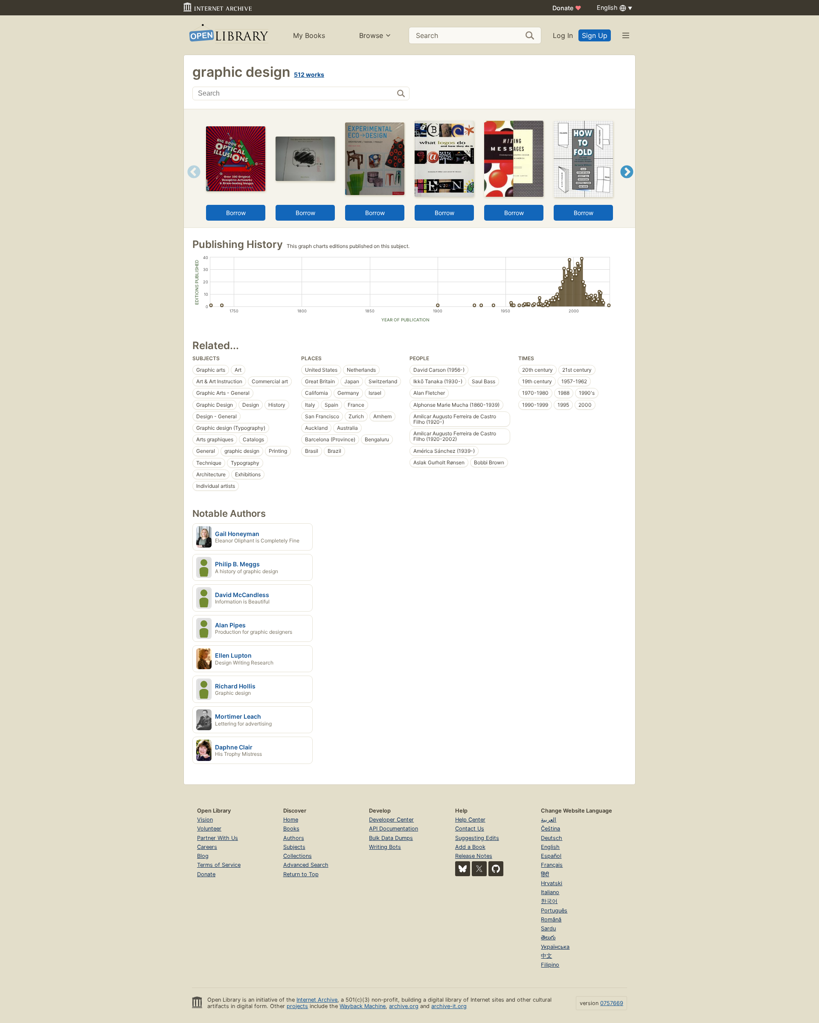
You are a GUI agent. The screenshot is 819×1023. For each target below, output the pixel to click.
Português (554, 910)
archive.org (403, 1006)
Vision (205, 819)
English (550, 847)
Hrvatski (551, 883)
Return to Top (301, 874)
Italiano (550, 892)
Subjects (294, 847)
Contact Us (469, 828)
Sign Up (594, 35)
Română (551, 919)
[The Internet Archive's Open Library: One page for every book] (228, 35)
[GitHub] (495, 868)
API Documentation (393, 828)
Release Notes (473, 856)
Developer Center (391, 819)
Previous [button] (191, 182)
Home (290, 819)
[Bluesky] (462, 868)
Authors (293, 838)
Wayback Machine (363, 1006)
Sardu (548, 928)
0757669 (611, 1003)
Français (552, 865)
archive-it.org (449, 1006)
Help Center (470, 819)
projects (297, 1006)
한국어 (549, 901)
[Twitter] (479, 868)
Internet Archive (316, 1000)
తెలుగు (548, 937)
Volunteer (209, 828)
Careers (207, 847)
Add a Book (470, 847)
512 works (309, 74)
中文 (546, 956)
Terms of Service (219, 865)
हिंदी (545, 874)
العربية (548, 819)
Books (291, 828)
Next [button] (627, 182)
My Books (309, 35)
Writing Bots (385, 847)
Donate (566, 8)
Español (551, 856)
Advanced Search (305, 865)
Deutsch (551, 838)
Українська (555, 947)
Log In (563, 35)
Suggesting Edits (477, 838)
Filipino (550, 965)
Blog (203, 856)
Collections (297, 856)
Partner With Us (217, 838)
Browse (371, 35)
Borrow (236, 212)
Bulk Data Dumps (391, 838)
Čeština (550, 828)
